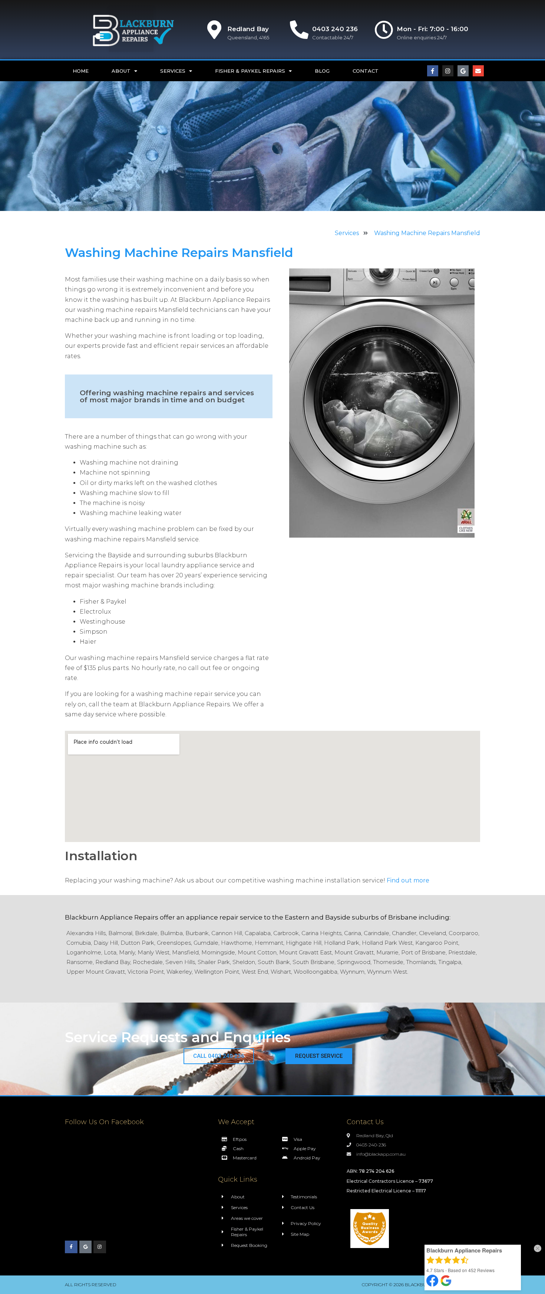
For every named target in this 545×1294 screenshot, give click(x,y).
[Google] (463, 70)
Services (172, 71)
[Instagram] (447, 70)
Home (81, 71)
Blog (322, 71)
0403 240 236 (335, 29)
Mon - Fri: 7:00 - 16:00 (432, 29)
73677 (426, 1181)
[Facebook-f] (432, 70)
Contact (366, 71)
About (121, 71)
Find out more (408, 880)
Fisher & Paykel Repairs (250, 71)
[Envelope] (478, 70)
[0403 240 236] (299, 29)
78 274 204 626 (376, 1171)
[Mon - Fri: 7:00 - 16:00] (383, 29)
